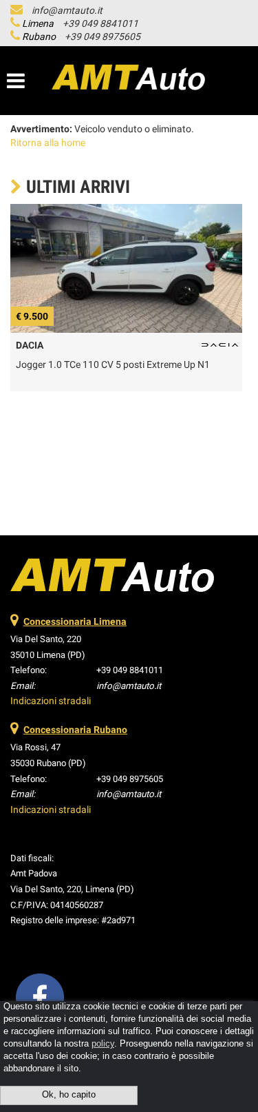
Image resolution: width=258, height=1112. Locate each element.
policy (103, 1044)
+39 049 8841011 (100, 23)
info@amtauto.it (67, 10)
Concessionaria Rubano (75, 729)
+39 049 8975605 (102, 36)
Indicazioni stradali (50, 700)
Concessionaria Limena (75, 621)
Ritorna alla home (47, 142)
